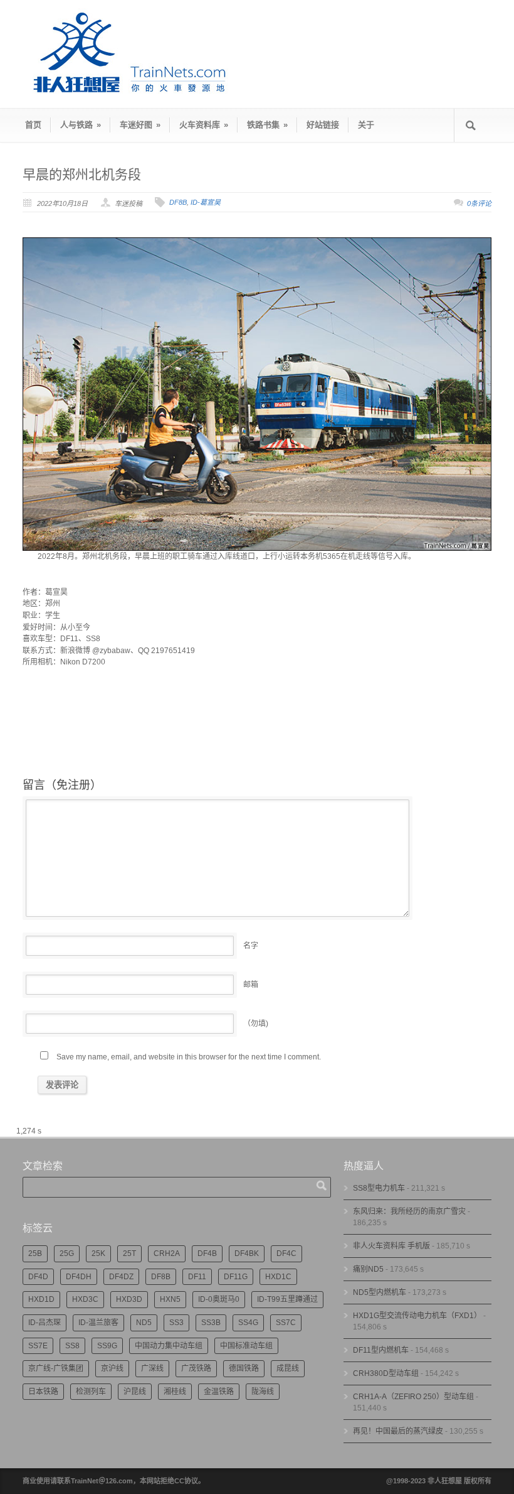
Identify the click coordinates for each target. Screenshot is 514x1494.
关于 (366, 124)
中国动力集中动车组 (168, 1345)
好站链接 (323, 124)
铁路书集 (267, 124)
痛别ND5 (368, 1269)
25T (129, 1253)
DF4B (207, 1253)
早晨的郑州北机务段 (82, 174)
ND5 (144, 1322)
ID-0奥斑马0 (218, 1299)
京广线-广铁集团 (55, 1368)
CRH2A (167, 1253)
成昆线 (287, 1368)
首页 (33, 124)
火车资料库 (203, 124)
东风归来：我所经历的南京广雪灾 (409, 1211)
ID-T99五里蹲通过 (287, 1299)
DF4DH (79, 1276)
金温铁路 (219, 1391)
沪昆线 (134, 1391)
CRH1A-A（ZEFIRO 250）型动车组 (413, 1396)
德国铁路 (244, 1368)
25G (67, 1253)
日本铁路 (43, 1391)
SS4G (248, 1322)
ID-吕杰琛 (44, 1322)
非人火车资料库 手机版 (391, 1246)
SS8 (72, 1345)
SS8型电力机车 (379, 1188)
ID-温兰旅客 (98, 1322)
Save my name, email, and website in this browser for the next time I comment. (188, 1057)
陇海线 (262, 1391)
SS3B (211, 1322)
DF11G (236, 1276)
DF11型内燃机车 (381, 1350)
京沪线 (112, 1368)
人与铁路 (80, 124)
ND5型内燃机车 (379, 1292)
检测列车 (91, 1391)
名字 (250, 945)
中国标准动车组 (246, 1345)
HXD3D (129, 1299)
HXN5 (170, 1299)
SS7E (38, 1345)
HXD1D (41, 1299)
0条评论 (479, 203)
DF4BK (246, 1253)
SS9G (107, 1345)
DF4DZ (121, 1276)
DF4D (38, 1276)
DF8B (178, 202)
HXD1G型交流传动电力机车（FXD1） (417, 1315)
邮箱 (250, 984)
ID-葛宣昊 (206, 202)
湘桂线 (175, 1391)
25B (35, 1253)
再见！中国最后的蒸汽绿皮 (398, 1431)
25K (98, 1253)
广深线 (152, 1368)
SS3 (176, 1322)
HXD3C (85, 1299)
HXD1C (278, 1276)
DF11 (197, 1276)
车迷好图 (140, 124)
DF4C (286, 1253)
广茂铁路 (196, 1368)
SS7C (286, 1322)
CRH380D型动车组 (386, 1373)
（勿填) (255, 1023)
